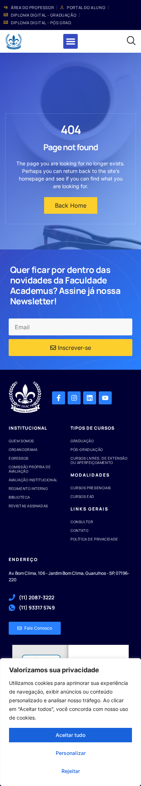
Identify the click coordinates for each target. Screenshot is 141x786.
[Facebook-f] (58, 397)
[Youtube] (105, 397)
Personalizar (71, 753)
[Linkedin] (89, 397)
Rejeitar (70, 771)
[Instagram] (74, 397)
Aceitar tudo (70, 735)
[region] (70, 722)
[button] (70, 41)
